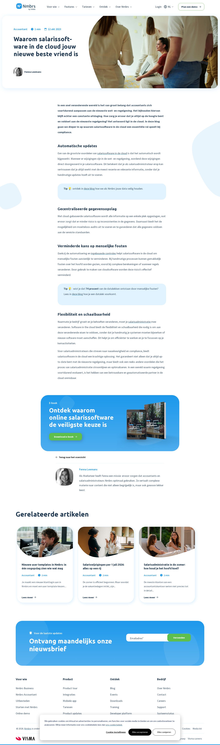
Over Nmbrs (163, 688)
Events (114, 694)
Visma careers (195, 738)
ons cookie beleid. (114, 724)
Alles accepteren (140, 732)
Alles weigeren (164, 732)
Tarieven (67, 707)
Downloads (116, 701)
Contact (161, 694)
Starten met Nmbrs (26, 707)
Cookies (186, 728)
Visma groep (179, 738)
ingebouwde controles (103, 253)
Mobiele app (69, 701)
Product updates (72, 713)
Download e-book (64, 436)
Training (114, 707)
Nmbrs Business (25, 688)
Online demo (23, 713)
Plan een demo (189, 6)
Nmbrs (27, 728)
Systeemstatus (165, 713)
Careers (161, 701)
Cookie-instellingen (116, 732)
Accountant (20, 29)
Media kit (197, 728)
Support (161, 707)
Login (158, 6)
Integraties (69, 694)
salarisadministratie (139, 321)
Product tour (70, 688)
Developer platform (121, 713)
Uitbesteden (23, 701)
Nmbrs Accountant (26, 694)
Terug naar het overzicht (72, 457)
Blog (112, 688)
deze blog (89, 188)
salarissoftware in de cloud (112, 153)
